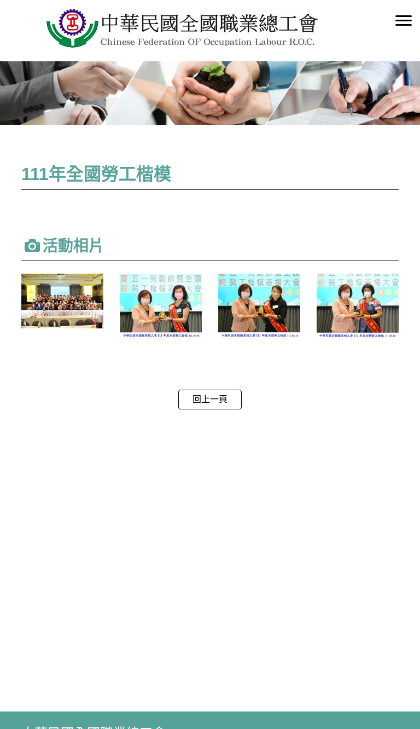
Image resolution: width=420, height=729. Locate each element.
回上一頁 (210, 399)
